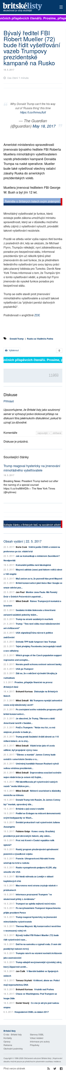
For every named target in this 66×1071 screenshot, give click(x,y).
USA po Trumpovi (24, 668)
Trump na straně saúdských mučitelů (34, 619)
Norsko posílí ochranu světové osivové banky (39, 664)
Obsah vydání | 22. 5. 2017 (23, 541)
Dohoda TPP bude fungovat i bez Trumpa (36, 641)
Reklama (8, 1044)
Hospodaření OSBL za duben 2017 (32, 1011)
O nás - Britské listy (13, 1034)
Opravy (7, 1041)
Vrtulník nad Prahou (44, 989)
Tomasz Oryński (24, 980)
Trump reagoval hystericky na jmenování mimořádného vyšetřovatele (32, 467)
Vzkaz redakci (36, 1037)
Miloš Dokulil (22, 601)
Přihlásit (9, 401)
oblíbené (57, 433)
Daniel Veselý (22, 1003)
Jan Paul (20, 592)
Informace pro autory (40, 1041)
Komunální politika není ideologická (33, 565)
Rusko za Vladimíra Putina (40, 338)
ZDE (37, 315)
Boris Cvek (21, 547)
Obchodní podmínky (13, 1048)
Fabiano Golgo (23, 831)
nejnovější (43, 433)
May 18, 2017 (44, 126)
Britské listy (27, 7)
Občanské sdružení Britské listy (37, 1058)
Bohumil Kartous (24, 691)
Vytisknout (13, 350)
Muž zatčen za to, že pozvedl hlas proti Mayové (39, 578)
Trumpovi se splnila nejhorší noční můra (36, 903)
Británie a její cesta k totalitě (30, 808)
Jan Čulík (20, 971)
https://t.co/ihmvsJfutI (33, 112)
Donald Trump (17, 338)
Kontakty (8, 1037)
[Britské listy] (33, 202)
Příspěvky (34, 1044)
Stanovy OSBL (37, 1034)
